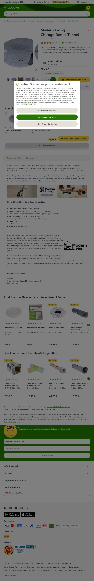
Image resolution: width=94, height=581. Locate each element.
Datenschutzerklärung (28, 105)
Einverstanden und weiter (47, 117)
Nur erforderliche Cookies (47, 124)
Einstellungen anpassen (47, 110)
